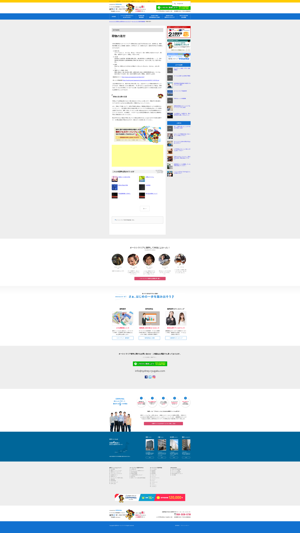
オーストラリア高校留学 (180, 91)
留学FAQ (133, 476)
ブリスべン (153, 485)
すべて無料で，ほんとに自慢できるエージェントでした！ (133, 272)
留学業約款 (177, 525)
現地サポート (114, 476)
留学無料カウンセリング (169, 16)
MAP (150, 457)
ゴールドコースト (155, 478)
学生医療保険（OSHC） (124, 193)
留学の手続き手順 (123, 185)
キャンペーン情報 (176, 470)
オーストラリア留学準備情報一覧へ (125, 220)
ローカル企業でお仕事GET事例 (182, 76)
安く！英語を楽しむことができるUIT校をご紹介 (182, 127)
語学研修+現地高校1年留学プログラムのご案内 (182, 84)
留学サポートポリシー (116, 472)
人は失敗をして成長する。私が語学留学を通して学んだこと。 (182, 114)
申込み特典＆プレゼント (177, 473)
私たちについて (184, 16)
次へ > (144, 208)
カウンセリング (114, 482)
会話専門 (153, 470)
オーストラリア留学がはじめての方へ (127, 16)
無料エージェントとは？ (116, 470)
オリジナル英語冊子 (176, 472)
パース (152, 483)
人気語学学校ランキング (136, 475)
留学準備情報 (134, 472)
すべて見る (153, 469)
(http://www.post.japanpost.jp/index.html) (133, 77)
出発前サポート (114, 475)
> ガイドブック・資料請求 (122, 338)
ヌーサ (152, 480)
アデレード (153, 475)
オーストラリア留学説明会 (154, 16)
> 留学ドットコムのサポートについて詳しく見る (163, 423)
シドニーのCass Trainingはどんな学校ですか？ (182, 172)
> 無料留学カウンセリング (175, 338)
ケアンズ (153, 476)
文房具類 (148, 185)
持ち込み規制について (151, 193)
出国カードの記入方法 (124, 177)
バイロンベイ (154, 482)
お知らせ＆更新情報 (176, 469)
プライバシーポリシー (185, 525)
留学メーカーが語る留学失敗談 (138, 478)
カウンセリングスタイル (116, 473)
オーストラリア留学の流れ (117, 478)
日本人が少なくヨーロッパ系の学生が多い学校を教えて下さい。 (182, 158)
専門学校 (153, 473)
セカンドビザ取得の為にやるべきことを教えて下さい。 (182, 134)
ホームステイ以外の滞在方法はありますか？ (182, 142)
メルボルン (153, 486)
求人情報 (174, 475)
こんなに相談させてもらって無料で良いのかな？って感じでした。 (149, 272)
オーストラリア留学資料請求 (141, 16)
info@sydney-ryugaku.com (150, 370)
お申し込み (113, 483)
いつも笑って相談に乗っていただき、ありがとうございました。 (180, 271)
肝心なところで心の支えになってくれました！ (165, 272)
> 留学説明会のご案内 (149, 338)
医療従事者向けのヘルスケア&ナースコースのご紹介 (182, 106)
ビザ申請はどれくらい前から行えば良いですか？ (182, 149)
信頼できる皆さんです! (118, 271)
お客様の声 (133, 469)
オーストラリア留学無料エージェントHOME (113, 16)
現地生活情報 (134, 473)
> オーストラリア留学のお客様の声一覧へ (150, 278)
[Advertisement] (137, 156)
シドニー (153, 479)
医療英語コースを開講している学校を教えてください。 (182, 164)
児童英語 (153, 472)
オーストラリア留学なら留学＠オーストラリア (119, 9)
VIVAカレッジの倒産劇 (180, 98)
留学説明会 (113, 480)
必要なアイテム (150, 177)
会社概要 (113, 469)
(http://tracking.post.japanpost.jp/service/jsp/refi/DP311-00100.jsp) (141, 80)
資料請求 (113, 479)
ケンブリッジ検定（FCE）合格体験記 (182, 68)
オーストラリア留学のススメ (137, 470)
